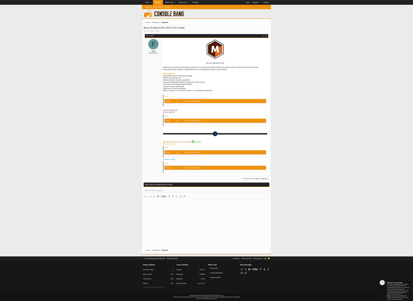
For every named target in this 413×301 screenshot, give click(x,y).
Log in (173, 101)
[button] (151, 2)
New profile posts (216, 273)
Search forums (158, 7)
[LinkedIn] (162, 196)
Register (181, 101)
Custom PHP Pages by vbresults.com (206, 298)
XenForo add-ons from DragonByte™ (200, 297)
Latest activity (215, 277)
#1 (266, 36)
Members (167, 7)
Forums (158, 2)
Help (264, 258)
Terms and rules (246, 258)
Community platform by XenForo (207, 295)
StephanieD (201, 283)
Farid (147, 31)
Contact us (236, 258)
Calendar (195, 2)
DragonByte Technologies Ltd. (226, 297)
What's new (169, 2)
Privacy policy (257, 258)
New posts (148, 7)
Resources (182, 2)
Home (147, 2)
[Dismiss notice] (409, 281)
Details (237, 297)
